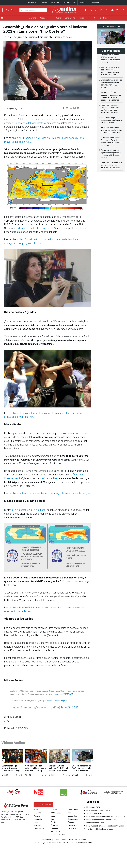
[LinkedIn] (96, 9)
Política (37, 816)
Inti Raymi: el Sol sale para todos (99, 829)
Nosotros (72, 828)
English (10, 10)
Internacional (39, 828)
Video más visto (111, 26)
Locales (37, 822)
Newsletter (103, 18)
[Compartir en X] (19, 775)
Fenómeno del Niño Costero (30, 123)
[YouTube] (101, 9)
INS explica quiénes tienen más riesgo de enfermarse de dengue (54, 493)
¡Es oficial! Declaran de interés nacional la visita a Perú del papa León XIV (111, 130)
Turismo (82, 2)
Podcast (91, 18)
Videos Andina (13, 743)
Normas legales (69, 2)
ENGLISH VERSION (43, 805)
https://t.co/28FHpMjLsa (64, 694)
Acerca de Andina (60, 840)
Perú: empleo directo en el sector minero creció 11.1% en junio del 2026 (111, 165)
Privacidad (82, 840)
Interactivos (73, 819)
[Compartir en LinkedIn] (22, 775)
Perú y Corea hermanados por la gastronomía (105, 826)
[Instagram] (106, 9)
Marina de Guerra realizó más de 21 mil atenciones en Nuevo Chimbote (58, 769)
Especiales (55, 2)
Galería (58, 18)
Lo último (32, 18)
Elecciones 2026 (93, 807)
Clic (52, 819)
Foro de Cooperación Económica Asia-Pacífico (105, 817)
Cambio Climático (58, 835)
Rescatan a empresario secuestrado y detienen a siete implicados (111, 120)
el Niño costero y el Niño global (29, 509)
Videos (81, 18)
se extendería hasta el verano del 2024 (34, 228)
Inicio (36, 810)
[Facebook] (85, 9)
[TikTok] (123, 9)
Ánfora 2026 (56, 813)
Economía (38, 819)
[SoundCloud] (112, 9)
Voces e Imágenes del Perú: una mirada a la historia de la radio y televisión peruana (81, 769)
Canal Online (70, 18)
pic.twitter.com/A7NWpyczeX (55, 700)
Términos (73, 840)
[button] (3, 761)
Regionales (38, 825)
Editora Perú (47, 840)
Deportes (54, 816)
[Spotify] (117, 9)
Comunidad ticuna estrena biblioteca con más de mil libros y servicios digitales (35, 769)
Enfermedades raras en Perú (98, 810)
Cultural (54, 810)
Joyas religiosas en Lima (96, 813)
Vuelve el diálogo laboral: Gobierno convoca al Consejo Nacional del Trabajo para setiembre (11, 771)
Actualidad (45, 18)
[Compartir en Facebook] (16, 775)
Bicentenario (33, 2)
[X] (90, 9)
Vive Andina (94, 2)
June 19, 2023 (70, 707)
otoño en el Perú (49, 478)
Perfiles (45, 2)
